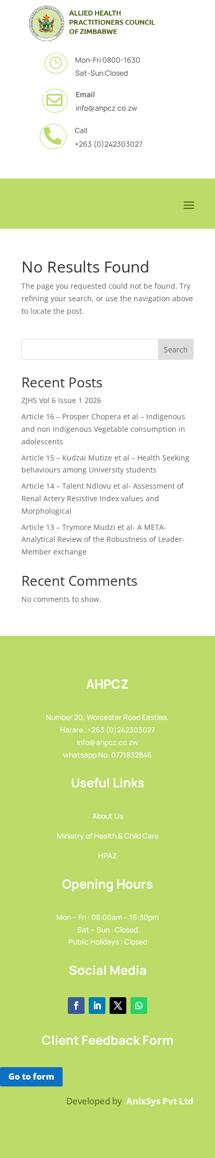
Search (176, 350)
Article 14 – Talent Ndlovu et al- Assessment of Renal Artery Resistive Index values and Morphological (102, 498)
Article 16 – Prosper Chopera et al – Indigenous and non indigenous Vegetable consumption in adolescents (103, 428)
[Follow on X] (118, 1005)
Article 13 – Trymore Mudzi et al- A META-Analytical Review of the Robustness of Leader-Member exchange (103, 539)
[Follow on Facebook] (76, 1005)
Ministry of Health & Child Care (108, 836)
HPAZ (107, 855)
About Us (107, 816)
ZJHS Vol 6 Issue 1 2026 (61, 400)
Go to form (31, 1076)
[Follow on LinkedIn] (97, 1005)
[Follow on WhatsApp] (138, 1005)
